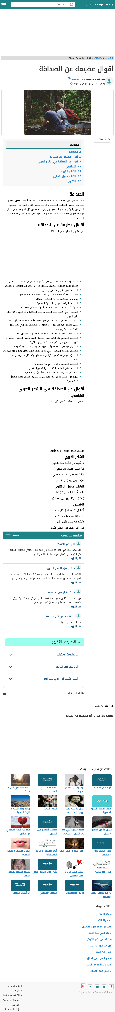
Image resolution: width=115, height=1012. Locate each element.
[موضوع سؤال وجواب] (8, 534)
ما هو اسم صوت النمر (100, 933)
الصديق (13, 205)
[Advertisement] (57, 34)
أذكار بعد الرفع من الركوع (99, 964)
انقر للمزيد (76, 558)
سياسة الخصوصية (11, 1000)
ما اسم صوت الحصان (101, 971)
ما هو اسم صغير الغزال (99, 958)
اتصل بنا (18, 990)
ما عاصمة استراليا (67, 654)
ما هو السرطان (104, 914)
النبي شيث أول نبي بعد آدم (61, 678)
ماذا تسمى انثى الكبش (99, 939)
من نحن (15, 1005)
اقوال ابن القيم (104, 952)
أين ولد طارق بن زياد (101, 945)
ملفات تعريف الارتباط (12, 995)
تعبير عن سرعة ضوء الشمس (97, 926)
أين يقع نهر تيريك (67, 666)
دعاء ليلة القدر (104, 920)
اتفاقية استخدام (14, 986)
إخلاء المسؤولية (11, 1009)
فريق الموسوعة (78, 79)
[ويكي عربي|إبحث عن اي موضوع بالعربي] (105, 5)
